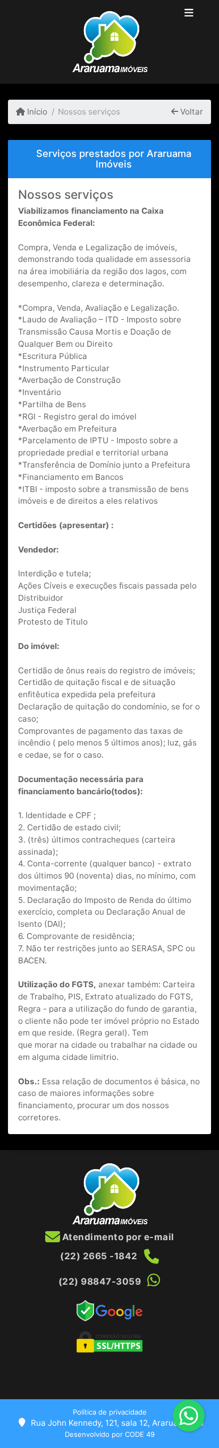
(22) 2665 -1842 (99, 1256)
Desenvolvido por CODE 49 (110, 1434)
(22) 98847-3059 (99, 1281)
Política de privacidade (110, 1412)
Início (36, 112)
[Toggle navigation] (189, 14)
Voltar (190, 112)
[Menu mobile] (109, 42)
